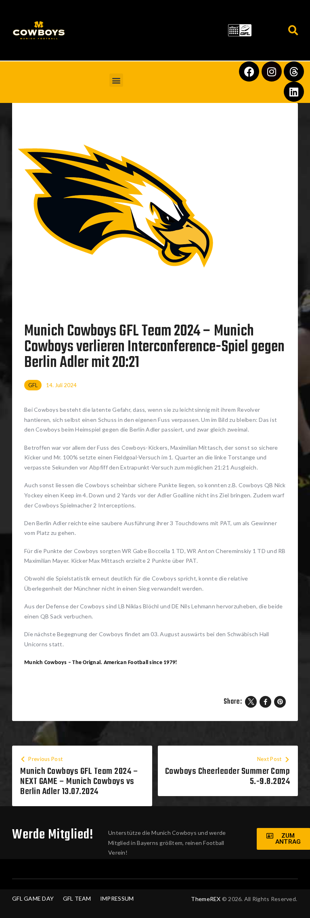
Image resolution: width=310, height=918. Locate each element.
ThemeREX (205, 898)
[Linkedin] (294, 92)
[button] (147, 28)
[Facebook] (249, 71)
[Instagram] (272, 71)
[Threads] (294, 71)
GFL (33, 385)
